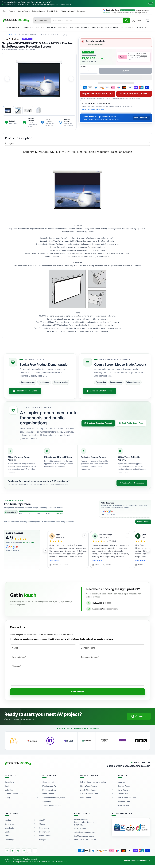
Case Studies (123, 793)
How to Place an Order (127, 797)
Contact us (81, 11)
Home (4, 35)
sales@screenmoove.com (84, 832)
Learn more (143, 56)
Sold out (125, 70)
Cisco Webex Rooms (88, 786)
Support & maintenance (14, 793)
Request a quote (143, 521)
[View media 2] (18, 110)
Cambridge (9, 839)
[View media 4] (38, 110)
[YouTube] (35, 850)
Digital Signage (12, 28)
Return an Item (123, 805)
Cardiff (42, 820)
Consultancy (10, 782)
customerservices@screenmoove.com (128, 766)
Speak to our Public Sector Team (93, 109)
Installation (9, 789)
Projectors (110, 28)
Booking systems (49, 789)
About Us (121, 782)
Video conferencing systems (53, 797)
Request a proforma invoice (134, 94)
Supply (7, 797)
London (8, 820)
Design (7, 786)
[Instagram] (18, 850)
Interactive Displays (56, 28)
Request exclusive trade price (97, 94)
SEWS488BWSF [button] (11, 49)
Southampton (44, 828)
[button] (116, 77)
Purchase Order (124, 801)
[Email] (7, 850)
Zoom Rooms (85, 797)
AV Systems (141, 28)
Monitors (96, 28)
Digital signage (48, 793)
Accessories (126, 28)
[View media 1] (7, 110)
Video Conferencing (78, 28)
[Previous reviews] (45, 550)
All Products (12, 35)
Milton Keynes (45, 835)
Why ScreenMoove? (68, 11)
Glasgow (42, 839)
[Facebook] (12, 850)
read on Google (28, 542)
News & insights (124, 789)
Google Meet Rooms (88, 789)
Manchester (9, 828)
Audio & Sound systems (52, 805)
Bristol (7, 835)
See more (54, 560)
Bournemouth (44, 831)
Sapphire (32, 49)
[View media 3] (28, 110)
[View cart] (147, 20)
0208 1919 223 (25, 4)
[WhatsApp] (29, 850)
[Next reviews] (148, 550)
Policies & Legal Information (135, 860)
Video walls (46, 801)
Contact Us (141, 716)
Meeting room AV (49, 786)
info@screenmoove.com (108, 608)
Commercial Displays (33, 28)
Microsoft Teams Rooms (90, 793)
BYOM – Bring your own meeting (93, 782)
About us (12, 11)
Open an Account (24, 11)
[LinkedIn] (24, 850)
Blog (4, 11)
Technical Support (38, 11)
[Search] (126, 20)
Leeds (7, 831)
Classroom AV (48, 782)
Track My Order (52, 11)
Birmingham (9, 824)
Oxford (42, 824)
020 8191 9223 (105, 603)
